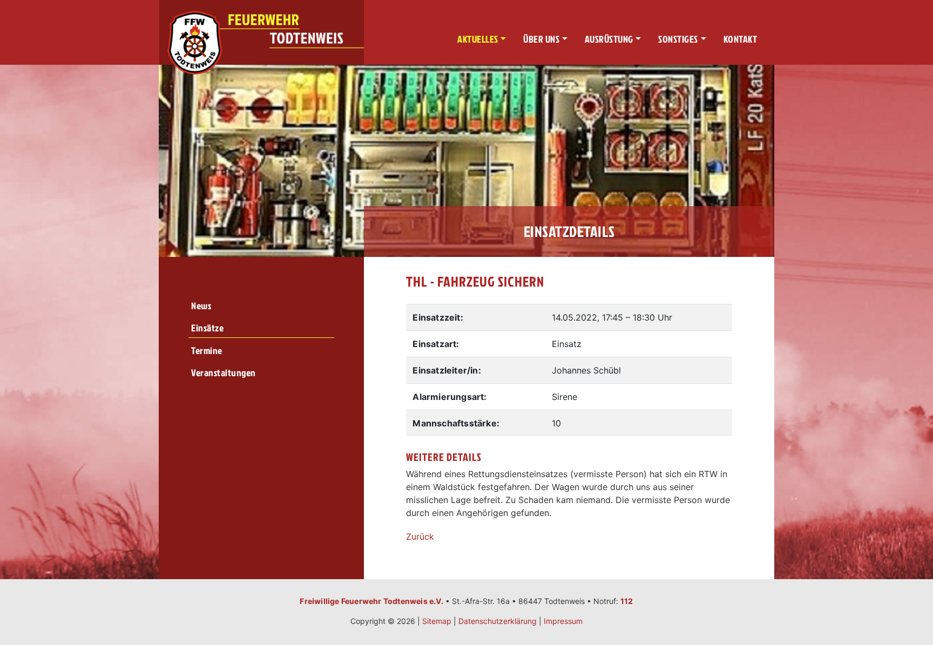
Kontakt (741, 39)
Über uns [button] (541, 39)
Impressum (563, 621)
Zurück (420, 536)
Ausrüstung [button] (609, 39)
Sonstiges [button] (678, 39)
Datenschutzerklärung (497, 621)
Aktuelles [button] (477, 39)
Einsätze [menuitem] (207, 328)
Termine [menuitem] (206, 350)
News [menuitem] (201, 306)
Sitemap (436, 621)
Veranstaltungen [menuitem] (223, 372)
